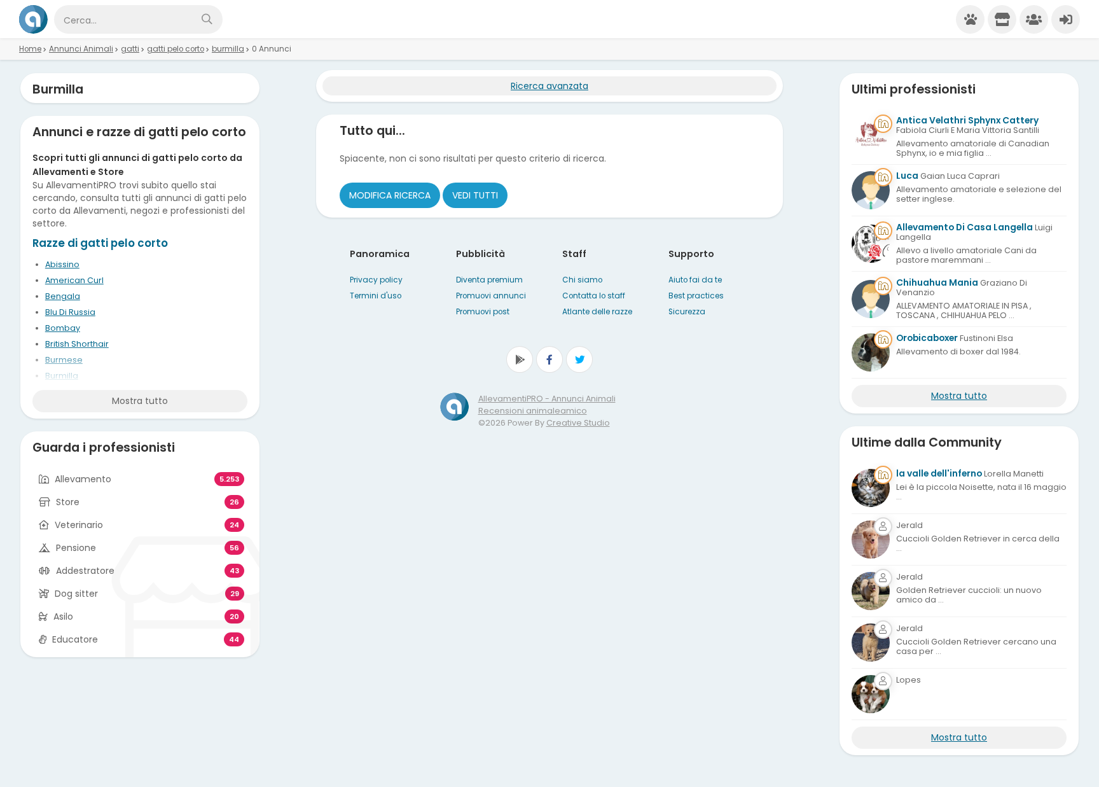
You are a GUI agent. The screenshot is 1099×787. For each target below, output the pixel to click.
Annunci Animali (81, 49)
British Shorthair (77, 343)
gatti (130, 49)
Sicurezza (686, 312)
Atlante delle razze (597, 312)
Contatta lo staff (593, 296)
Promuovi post (482, 312)
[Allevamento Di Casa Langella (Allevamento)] (871, 244)
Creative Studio (578, 422)
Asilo (63, 616)
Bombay (62, 328)
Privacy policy (376, 280)
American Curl (74, 280)
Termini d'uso (375, 296)
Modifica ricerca (390, 195)
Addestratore (85, 570)
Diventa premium (489, 280)
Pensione (76, 547)
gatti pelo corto (175, 49)
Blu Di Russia (70, 312)
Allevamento (83, 479)
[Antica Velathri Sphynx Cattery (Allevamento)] (871, 137)
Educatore (75, 639)
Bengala (62, 296)
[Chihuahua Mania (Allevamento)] (871, 299)
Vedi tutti (475, 195)
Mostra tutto (140, 400)
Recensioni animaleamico (532, 410)
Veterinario (79, 525)
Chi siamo (582, 280)
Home (30, 49)
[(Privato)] (871, 539)
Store (67, 502)
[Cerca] (207, 19)
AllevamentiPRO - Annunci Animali (547, 398)
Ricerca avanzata (549, 86)
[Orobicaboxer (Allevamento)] (871, 352)
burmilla (228, 49)
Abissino (62, 264)
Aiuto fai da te (695, 280)
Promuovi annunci (491, 296)
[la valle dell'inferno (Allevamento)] (871, 488)
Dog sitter (76, 593)
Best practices (696, 296)
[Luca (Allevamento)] (871, 190)
